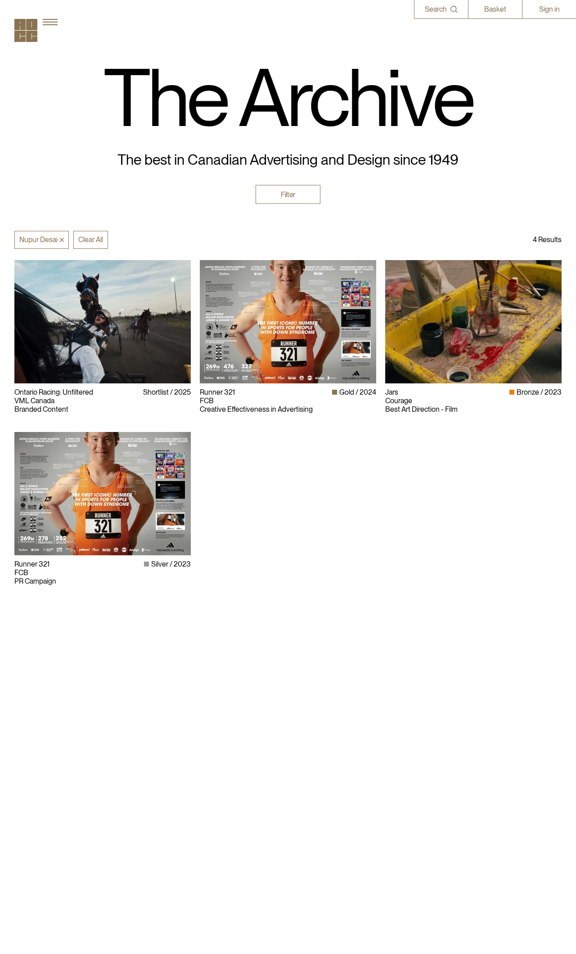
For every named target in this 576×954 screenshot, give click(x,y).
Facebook (424, 729)
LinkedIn (422, 721)
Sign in (549, 9)
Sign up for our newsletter (448, 756)
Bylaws (303, 712)
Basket (495, 9)
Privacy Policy (313, 721)
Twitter (419, 738)
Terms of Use (312, 738)
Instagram (424, 712)
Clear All (90, 239)
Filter (288, 194)
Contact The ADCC (322, 729)
